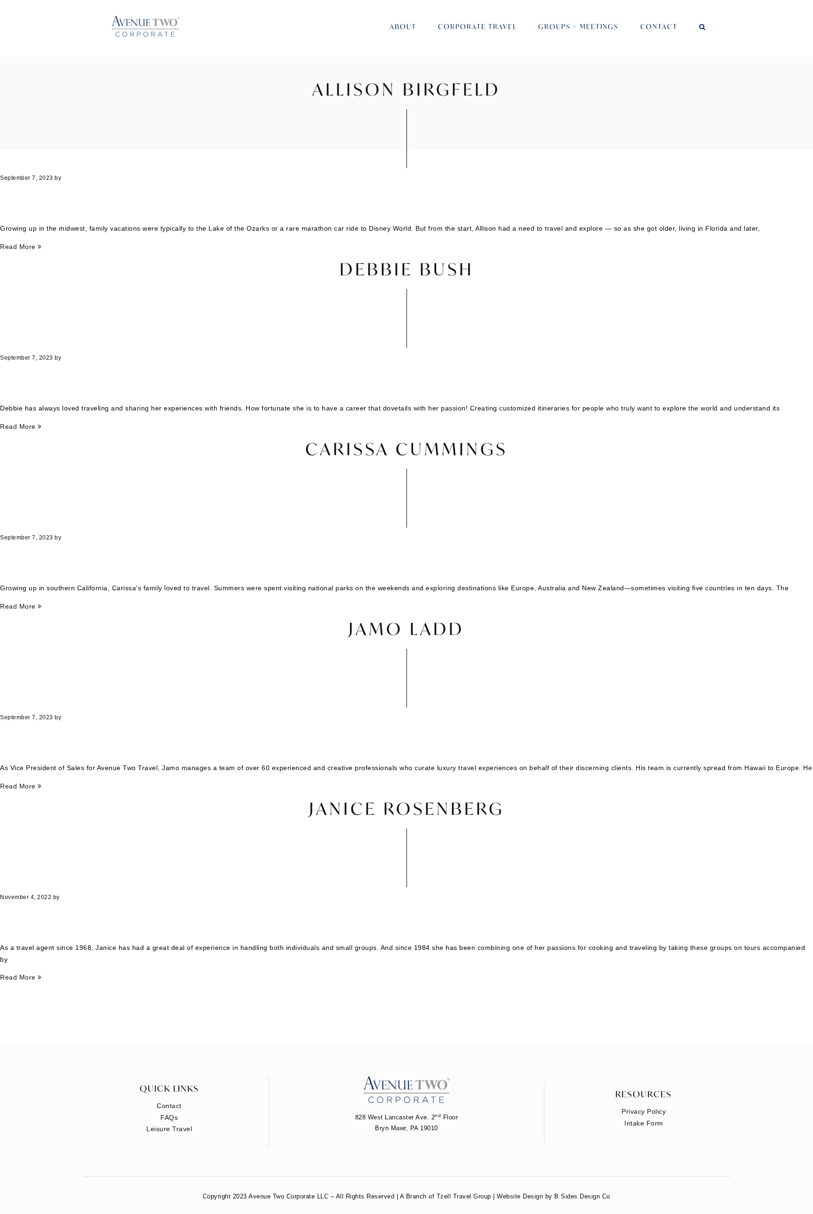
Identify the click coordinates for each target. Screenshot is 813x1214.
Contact (659, 26)
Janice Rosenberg (406, 808)
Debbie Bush (407, 269)
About (403, 26)
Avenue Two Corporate (145, 27)
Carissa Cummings (406, 449)
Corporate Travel (477, 26)
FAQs (169, 1117)
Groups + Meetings (578, 26)
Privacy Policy (644, 1111)
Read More (19, 246)
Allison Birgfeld (406, 89)
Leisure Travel (169, 1129)
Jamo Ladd (406, 629)
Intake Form (643, 1123)
